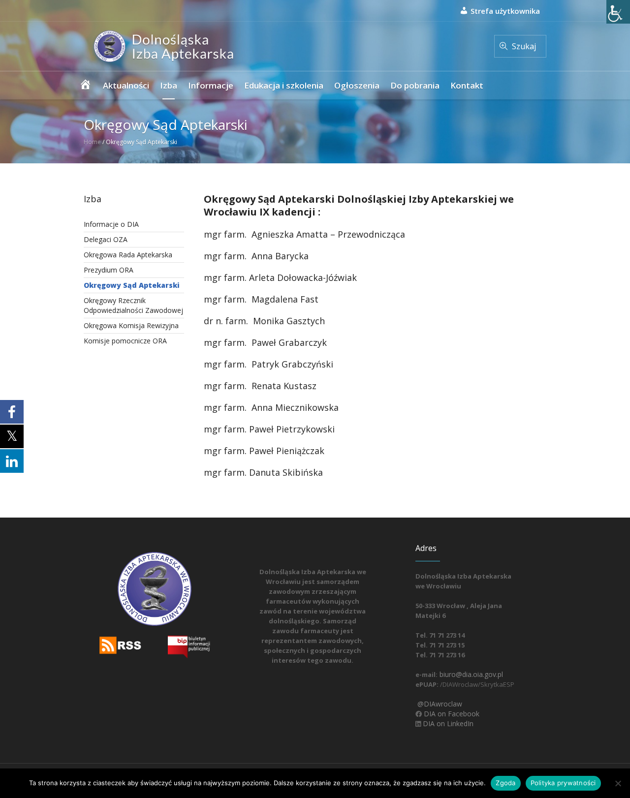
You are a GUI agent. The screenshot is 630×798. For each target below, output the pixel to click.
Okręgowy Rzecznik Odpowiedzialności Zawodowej (133, 305)
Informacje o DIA (111, 224)
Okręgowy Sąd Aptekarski (132, 285)
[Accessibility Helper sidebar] (618, 12)
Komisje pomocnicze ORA (125, 340)
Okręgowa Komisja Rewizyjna (131, 325)
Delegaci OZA (105, 239)
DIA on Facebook (450, 713)
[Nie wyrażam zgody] (618, 783)
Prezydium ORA (108, 270)
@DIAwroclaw (438, 703)
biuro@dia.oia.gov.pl (470, 674)
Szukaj (524, 46)
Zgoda (505, 783)
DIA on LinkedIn (447, 723)
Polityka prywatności (563, 783)
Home (92, 142)
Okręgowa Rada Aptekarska (128, 254)
